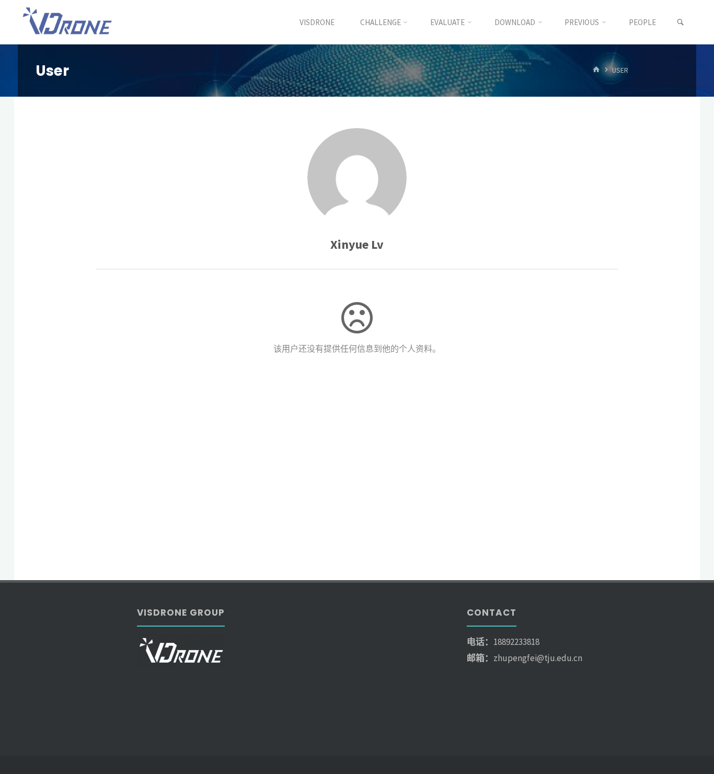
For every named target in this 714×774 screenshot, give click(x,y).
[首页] (596, 70)
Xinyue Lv (357, 244)
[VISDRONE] (68, 22)
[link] (680, 22)
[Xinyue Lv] (357, 177)
